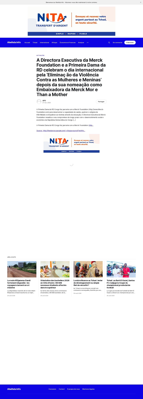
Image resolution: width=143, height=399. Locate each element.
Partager (101, 102)
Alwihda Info (14, 42)
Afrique (54, 42)
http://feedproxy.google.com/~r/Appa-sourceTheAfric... (64, 131)
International (44, 42)
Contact (62, 389)
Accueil (27, 42)
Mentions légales (88, 389)
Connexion (52, 389)
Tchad (35, 42)
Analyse (81, 42)
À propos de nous (73, 389)
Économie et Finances (67, 42)
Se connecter (117, 42)
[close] (140, 2)
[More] (87, 42)
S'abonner (130, 42)
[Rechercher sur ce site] (109, 42)
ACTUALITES (40, 55)
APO (44, 101)
